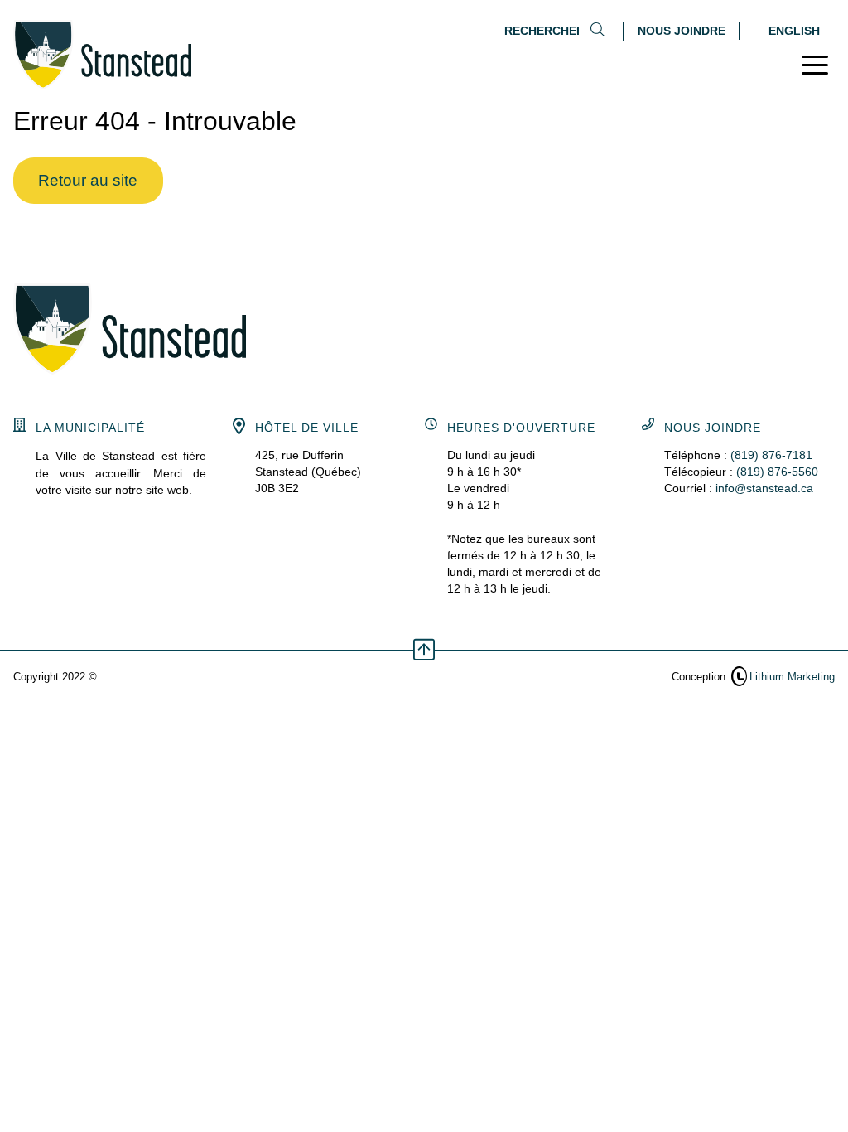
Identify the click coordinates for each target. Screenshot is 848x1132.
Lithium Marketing (792, 676)
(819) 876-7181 (771, 455)
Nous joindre (681, 30)
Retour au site (87, 180)
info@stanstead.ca (764, 488)
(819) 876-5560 (777, 471)
